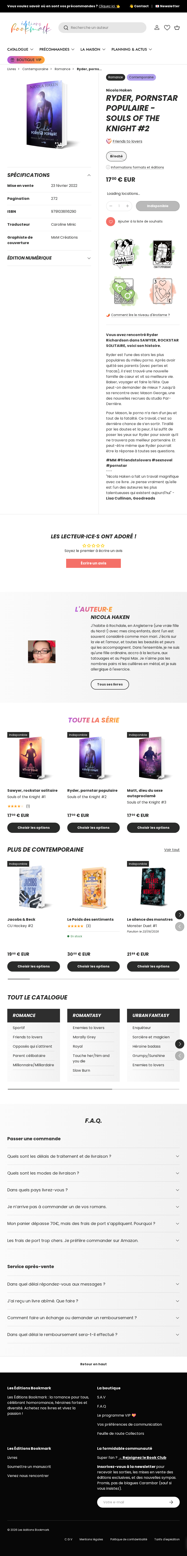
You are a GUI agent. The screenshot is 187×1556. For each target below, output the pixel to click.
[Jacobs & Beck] (33, 887)
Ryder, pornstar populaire (92, 790)
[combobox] (102, 27)
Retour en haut (93, 1364)
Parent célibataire (29, 1055)
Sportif (19, 1027)
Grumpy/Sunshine (148, 1055)
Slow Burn (81, 1070)
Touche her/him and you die (91, 1058)
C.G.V (68, 1539)
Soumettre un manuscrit (29, 1466)
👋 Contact (139, 6)
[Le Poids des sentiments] (93, 887)
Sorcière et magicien (151, 1037)
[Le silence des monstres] (153, 887)
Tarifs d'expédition (167, 1539)
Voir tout (172, 849)
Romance (62, 69)
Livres (11, 69)
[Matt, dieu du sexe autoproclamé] (153, 758)
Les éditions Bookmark (33, 1530)
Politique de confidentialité (128, 1539)
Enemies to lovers (88, 1027)
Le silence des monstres (150, 919)
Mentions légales (91, 1539)
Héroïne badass (146, 1046)
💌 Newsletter (167, 6)
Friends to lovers (127, 141)
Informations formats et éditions (137, 167)
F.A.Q (101, 1406)
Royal (78, 1046)
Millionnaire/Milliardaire (33, 1065)
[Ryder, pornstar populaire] (93, 758)
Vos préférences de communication (129, 1424)
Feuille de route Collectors (120, 1433)
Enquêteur (141, 1027)
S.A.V (101, 1397)
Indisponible (158, 206)
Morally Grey (84, 1037)
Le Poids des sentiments (90, 919)
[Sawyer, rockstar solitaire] (33, 758)
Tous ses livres (110, 684)
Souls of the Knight (133, 123)
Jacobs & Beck (21, 919)
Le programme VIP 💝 (116, 1415)
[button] (177, 27)
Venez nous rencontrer (28, 1475)
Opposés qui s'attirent (32, 1046)
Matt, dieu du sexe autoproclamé (145, 793)
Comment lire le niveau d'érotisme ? (140, 315)
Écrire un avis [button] (93, 563)
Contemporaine (35, 69)
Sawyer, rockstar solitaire (32, 790)
